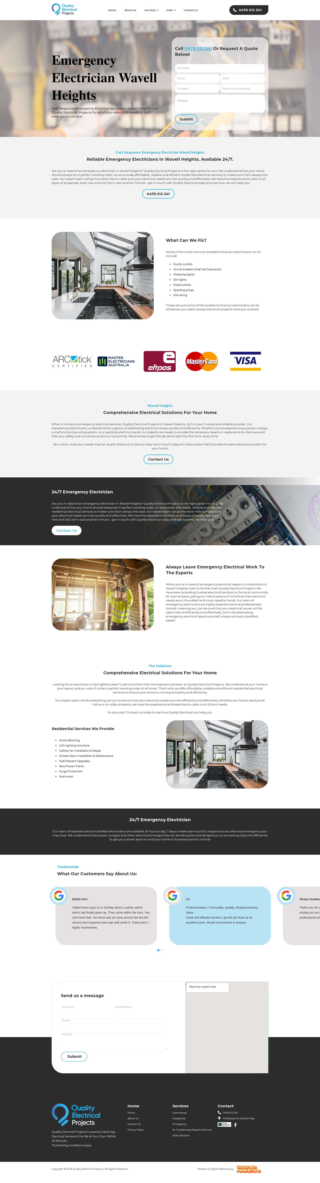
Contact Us (191, 10)
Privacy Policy (136, 1129)
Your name (68, 1006)
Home (112, 10)
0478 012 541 (198, 48)
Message (67, 1034)
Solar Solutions (181, 1135)
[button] (151, 10)
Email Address (123, 1006)
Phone (66, 1020)
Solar (169, 10)
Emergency (179, 1124)
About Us (130, 10)
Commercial (179, 1112)
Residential (178, 1118)
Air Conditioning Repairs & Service (192, 1129)
